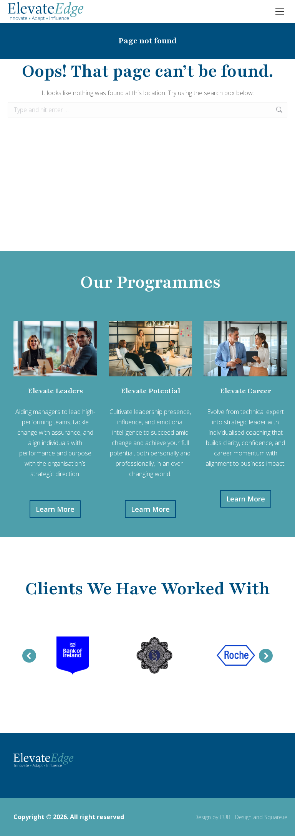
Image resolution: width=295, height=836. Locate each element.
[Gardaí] (154, 655)
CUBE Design (236, 817)
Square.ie (275, 817)
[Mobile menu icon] (279, 11)
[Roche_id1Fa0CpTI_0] (236, 655)
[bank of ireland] (72, 655)
